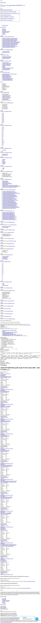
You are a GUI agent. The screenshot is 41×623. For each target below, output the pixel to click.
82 (2, 145)
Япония (3, 163)
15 (2, 267)
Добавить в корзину (3, 389)
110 (3, 128)
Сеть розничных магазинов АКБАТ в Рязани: (8, 11)
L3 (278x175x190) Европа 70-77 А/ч (8, 197)
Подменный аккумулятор (6, 57)
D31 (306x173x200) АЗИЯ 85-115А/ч (8, 218)
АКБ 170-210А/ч (5, 181)
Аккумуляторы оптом (6, 68)
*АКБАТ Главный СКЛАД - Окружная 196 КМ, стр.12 (10, 13)
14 (2, 266)
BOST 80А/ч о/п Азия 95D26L (5, 513)
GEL (3, 284)
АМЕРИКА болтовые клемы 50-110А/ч (9, 208)
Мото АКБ (4, 30)
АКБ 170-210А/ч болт (6, 182)
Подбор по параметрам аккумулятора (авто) (9, 39)
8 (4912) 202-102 (3, 2)
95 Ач (3, 142)
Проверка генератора (6, 58)
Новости (3, 66)
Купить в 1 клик (10, 389)
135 (3, 114)
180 (3, 118)
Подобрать (2, 325)
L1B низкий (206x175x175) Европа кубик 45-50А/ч (11, 193)
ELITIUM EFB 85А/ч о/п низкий (6, 497)
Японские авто (5, 155)
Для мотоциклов (5, 257)
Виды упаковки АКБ (6, 69)
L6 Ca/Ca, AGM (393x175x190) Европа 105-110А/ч (11, 207)
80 (2, 139)
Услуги (3, 33)
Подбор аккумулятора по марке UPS (8, 47)
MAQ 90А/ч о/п (3, 529)
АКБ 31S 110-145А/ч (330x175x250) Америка (10, 185)
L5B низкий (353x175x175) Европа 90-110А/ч (10, 206)
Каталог (3, 28)
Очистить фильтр (3, 337)
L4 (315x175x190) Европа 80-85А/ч (8, 201)
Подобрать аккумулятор (4, 580)
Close (6, 326)
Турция (3, 162)
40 (2, 130)
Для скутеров (4, 258)
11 (2, 264)
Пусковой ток (5, 363)
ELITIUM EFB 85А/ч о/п (4, 451)
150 (3, 117)
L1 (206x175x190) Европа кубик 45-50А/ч (9, 192)
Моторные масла (5, 99)
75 (2, 137)
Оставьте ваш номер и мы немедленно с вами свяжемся (9, 323)
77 (2, 138)
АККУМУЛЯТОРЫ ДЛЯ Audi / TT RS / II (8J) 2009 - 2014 (12, 334)
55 (2, 133)
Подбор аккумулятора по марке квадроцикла (10, 43)
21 (2, 272)
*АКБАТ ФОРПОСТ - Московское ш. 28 (7, 18)
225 (3, 120)
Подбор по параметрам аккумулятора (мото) (9, 46)
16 (2, 268)
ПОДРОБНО (2, 375)
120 (3, 113)
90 (2, 141)
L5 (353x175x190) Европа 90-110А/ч (8, 191)
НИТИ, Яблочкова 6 (5, 74)
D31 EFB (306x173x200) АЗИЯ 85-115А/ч (9, 219)
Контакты (4, 34)
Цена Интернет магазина (4, 349)
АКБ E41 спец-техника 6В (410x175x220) (9, 187)
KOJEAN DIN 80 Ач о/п (4, 436)
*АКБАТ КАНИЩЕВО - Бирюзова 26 (7, 16)
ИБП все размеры (5, 227)
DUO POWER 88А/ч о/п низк (5, 377)
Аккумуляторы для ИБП (6, 95)
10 (2, 263)
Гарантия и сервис (5, 62)
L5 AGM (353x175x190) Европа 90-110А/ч (9, 204)
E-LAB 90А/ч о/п (3, 561)
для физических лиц (5, 51)
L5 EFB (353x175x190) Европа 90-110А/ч (9, 205)
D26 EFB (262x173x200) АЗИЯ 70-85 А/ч (9, 217)
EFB (3, 168)
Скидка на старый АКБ (6, 64)
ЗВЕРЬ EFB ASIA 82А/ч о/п (5, 421)
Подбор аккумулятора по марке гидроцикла (9, 44)
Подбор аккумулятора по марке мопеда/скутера (10, 42)
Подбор (3, 331)
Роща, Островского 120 (6, 77)
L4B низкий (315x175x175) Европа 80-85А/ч (10, 203)
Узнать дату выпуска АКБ (6, 63)
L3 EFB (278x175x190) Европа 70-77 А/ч (9, 199)
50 (2, 132)
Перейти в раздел (11, 36)
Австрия (3, 159)
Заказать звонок (3, 27)
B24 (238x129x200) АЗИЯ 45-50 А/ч (8, 213)
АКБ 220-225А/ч (5, 184)
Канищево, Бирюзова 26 (6, 75)
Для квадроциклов (5, 256)
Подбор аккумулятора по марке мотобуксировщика (11, 41)
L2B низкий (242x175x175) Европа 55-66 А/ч (10, 196)
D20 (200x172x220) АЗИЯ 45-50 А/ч (8, 214)
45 (2, 131)
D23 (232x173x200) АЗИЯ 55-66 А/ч (8, 215)
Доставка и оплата (5, 32)
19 (2, 270)
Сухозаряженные (5, 285)
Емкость (3, 359)
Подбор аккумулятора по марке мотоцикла (9, 40)
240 (3, 122)
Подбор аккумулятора (6, 31)
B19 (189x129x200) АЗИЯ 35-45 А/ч (8, 212)
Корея (3, 160)
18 (2, 269)
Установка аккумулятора (6, 56)
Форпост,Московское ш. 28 (7, 76)
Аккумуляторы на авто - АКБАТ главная (9, 330)
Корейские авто (5, 154)
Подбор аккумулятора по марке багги (8, 45)
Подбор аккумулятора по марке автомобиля (9, 38)
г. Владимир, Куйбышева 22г (7, 79)
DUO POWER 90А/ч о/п (4, 392)
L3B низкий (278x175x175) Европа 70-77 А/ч (10, 200)
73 (2, 144)
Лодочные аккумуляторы (6, 97)
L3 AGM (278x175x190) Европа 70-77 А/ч (9, 198)
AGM (3, 283)
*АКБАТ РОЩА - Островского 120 (7, 20)
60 (2, 134)
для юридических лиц (6, 52)
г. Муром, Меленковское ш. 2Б (7, 80)
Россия (3, 161)
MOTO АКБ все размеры (6, 226)
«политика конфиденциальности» (6, 622)
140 (3, 115)
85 (2, 140)
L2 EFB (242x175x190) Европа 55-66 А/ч (9, 195)
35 (2, 129)
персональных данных (26, 324)
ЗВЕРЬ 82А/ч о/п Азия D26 (5, 406)
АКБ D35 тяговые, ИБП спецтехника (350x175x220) (11, 186)
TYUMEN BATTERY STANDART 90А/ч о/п (8, 545)
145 (3, 116)
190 (3, 119)
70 (2, 136)
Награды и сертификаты (6, 65)
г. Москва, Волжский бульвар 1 (7, 78)
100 (3, 127)
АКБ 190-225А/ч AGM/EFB (7, 183)
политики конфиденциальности (14, 617)
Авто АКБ (4, 29)
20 (2, 271)
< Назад (1, 35)
